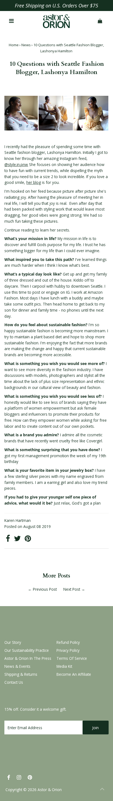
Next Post (71, 589)
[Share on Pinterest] (28, 539)
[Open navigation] (12, 21)
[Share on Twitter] (17, 539)
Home (14, 44)
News (26, 44)
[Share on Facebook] (8, 539)
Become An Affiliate (73, 674)
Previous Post (45, 589)
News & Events (17, 666)
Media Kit (64, 666)
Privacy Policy (68, 650)
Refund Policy (68, 642)
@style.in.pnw (16, 164)
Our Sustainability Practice (26, 650)
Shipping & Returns (20, 674)
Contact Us (13, 682)
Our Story (12, 642)
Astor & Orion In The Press (27, 658)
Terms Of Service (71, 658)
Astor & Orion (50, 789)
